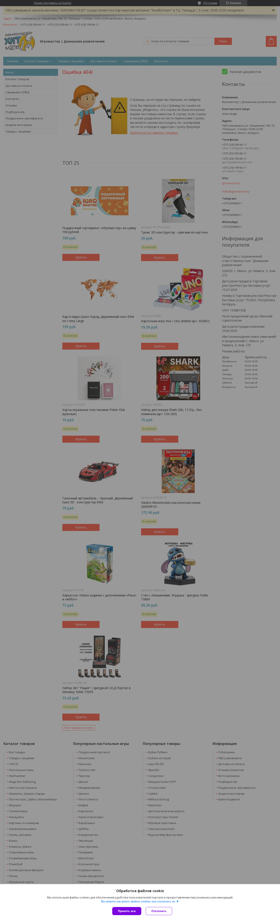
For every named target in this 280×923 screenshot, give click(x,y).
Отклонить (158, 911)
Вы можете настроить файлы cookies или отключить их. (138, 901)
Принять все (127, 911)
